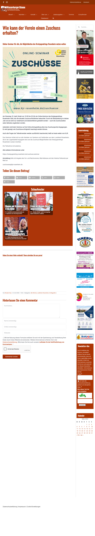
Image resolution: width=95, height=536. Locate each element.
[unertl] (85, 238)
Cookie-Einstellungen (33, 507)
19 (80, 431)
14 (84, 428)
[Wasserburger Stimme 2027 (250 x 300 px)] (85, 167)
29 (87, 433)
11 (77, 428)
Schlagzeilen (52, 293)
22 (87, 431)
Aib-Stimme (34, 293)
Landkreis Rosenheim (43, 293)
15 (87, 428)
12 (80, 428)
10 (92, 426)
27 (82, 433)
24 (92, 431)
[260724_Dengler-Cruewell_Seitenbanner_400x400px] (85, 192)
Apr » (81, 435)
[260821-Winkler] (41, 193)
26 (80, 433)
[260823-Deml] (16, 193)
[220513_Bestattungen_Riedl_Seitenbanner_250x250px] (85, 252)
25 (77, 433)
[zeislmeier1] (85, 335)
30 (89, 433)
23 (89, 431)
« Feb (78, 435)
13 (82, 428)
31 (92, 433)
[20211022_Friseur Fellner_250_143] (85, 293)
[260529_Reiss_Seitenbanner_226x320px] (85, 306)
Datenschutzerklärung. (10, 342)
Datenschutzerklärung (83, 383)
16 (89, 428)
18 (77, 431)
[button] (53, 18)
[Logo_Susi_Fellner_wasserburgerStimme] (85, 274)
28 (84, 433)
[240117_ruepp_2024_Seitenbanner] (85, 79)
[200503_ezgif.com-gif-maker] (85, 213)
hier (80, 372)
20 (82, 431)
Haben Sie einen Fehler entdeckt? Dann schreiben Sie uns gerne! (22, 255)
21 (84, 431)
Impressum (22, 507)
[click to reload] (85, 395)
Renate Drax (8, 293)
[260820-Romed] (16, 218)
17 (92, 428)
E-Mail (79, 374)
